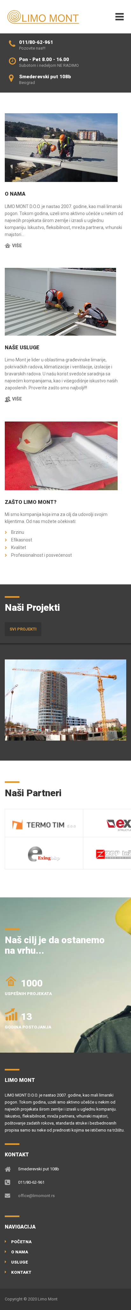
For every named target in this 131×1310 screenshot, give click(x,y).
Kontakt (21, 1272)
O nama (19, 1252)
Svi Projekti (23, 629)
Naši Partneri (33, 792)
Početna (21, 1241)
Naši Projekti (32, 607)
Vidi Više (31, 730)
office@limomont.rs (36, 1195)
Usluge (19, 1262)
